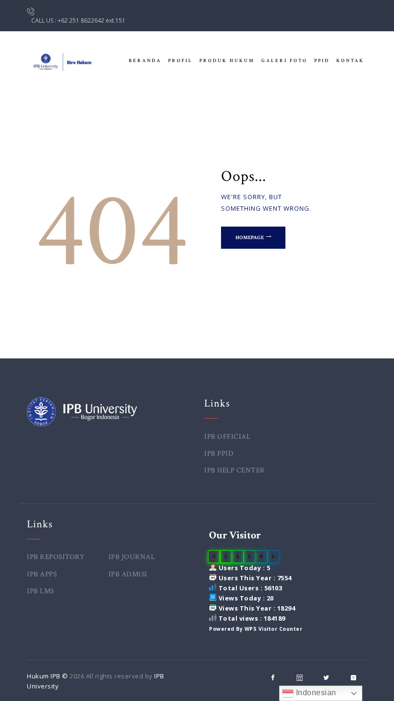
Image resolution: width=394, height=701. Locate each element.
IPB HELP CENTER (234, 470)
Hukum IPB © (48, 676)
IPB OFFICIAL (227, 436)
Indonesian (315, 692)
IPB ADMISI (128, 574)
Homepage (249, 237)
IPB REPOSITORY (56, 556)
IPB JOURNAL (132, 556)
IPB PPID (219, 453)
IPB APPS (42, 574)
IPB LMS (40, 591)
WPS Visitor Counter (274, 628)
